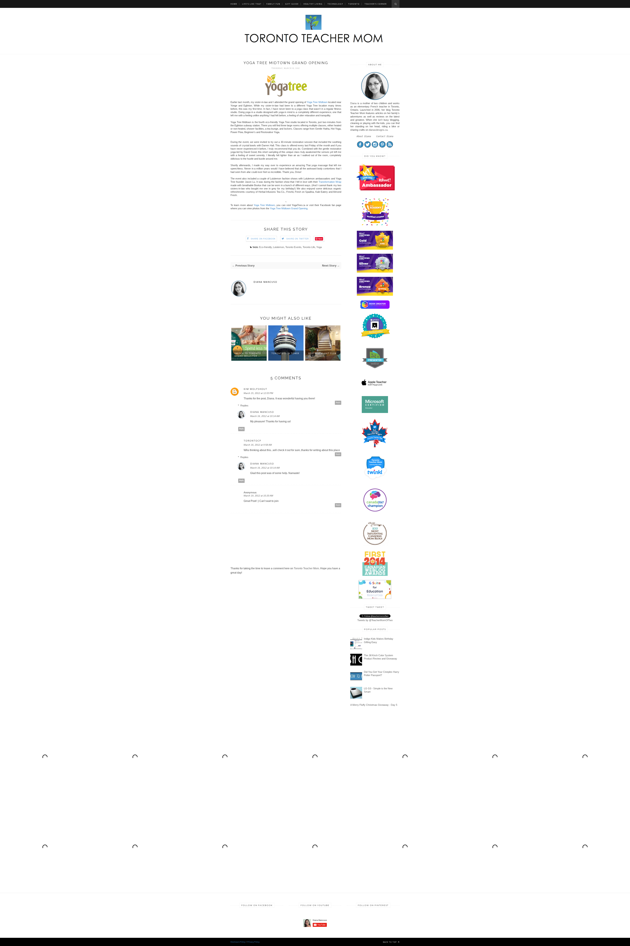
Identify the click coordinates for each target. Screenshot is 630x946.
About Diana (364, 136)
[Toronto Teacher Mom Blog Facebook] (360, 146)
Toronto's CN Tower (248, 353)
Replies (244, 405)
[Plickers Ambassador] (375, 338)
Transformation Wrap (330, 181)
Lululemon (278, 247)
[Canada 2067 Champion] (375, 512)
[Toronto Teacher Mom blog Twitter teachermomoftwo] (367, 146)
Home (234, 4)
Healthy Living (313, 4)
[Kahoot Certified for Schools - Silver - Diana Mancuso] (375, 271)
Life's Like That (252, 4)
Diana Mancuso (265, 281)
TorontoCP (252, 440)
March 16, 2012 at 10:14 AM (265, 416)
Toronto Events (293, 247)
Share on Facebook (263, 239)
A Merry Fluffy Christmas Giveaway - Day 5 (373, 704)
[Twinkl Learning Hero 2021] (375, 481)
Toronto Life (309, 247)
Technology (335, 4)
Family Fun (273, 4)
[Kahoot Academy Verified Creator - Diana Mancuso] (375, 189)
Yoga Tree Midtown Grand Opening (288, 208)
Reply (338, 402)
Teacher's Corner (376, 4)
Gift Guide (292, 4)
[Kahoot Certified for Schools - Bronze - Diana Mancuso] (375, 294)
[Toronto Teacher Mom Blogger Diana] (375, 99)
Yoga (319, 247)
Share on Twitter (297, 239)
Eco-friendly (265, 247)
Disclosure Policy (238, 942)
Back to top (390, 942)
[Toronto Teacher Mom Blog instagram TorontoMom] (375, 146)
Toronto (354, 4)
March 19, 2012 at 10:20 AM (258, 495)
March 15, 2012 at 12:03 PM (258, 393)
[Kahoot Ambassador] (375, 225)
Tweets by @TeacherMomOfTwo (375, 620)
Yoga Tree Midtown (317, 102)
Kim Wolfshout (255, 389)
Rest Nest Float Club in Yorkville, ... (286, 354)
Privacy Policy (253, 942)
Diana (353, 103)
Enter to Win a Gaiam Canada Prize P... (322, 354)
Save (320, 238)
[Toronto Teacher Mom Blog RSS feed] (389, 146)
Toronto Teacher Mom (306, 568)
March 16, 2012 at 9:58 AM (258, 444)
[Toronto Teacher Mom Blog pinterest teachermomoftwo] (382, 146)
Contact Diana (384, 136)
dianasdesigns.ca (378, 129)
